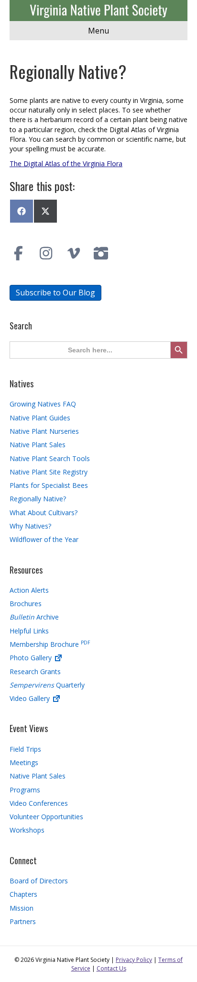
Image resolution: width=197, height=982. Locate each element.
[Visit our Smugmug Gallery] (101, 253)
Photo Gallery (32, 657)
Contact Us (111, 968)
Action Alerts (29, 590)
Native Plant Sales (38, 444)
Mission (21, 908)
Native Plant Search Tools (50, 458)
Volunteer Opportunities (46, 816)
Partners (23, 921)
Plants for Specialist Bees (49, 485)
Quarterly (47, 684)
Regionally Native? (38, 498)
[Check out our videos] (74, 253)
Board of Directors (39, 880)
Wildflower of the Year (44, 539)
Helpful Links (29, 630)
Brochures (26, 603)
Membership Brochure (50, 644)
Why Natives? (30, 526)
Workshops (27, 830)
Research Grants (35, 671)
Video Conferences (39, 803)
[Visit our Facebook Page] (19, 253)
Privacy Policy (134, 960)
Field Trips (25, 749)
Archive (34, 616)
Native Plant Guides (40, 417)
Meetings (24, 762)
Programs (25, 789)
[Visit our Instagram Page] (46, 253)
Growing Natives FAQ (43, 403)
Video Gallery (31, 698)
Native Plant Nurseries (44, 431)
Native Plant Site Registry (49, 471)
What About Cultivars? (43, 512)
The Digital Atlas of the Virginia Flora (66, 163)
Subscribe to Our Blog (55, 292)
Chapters (23, 894)
